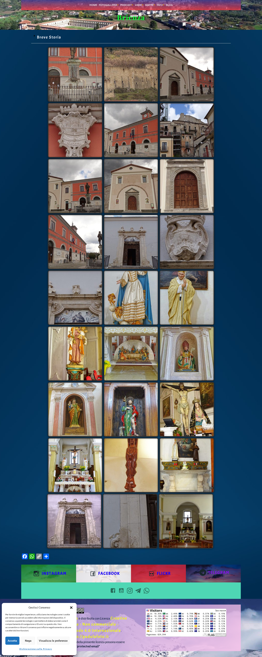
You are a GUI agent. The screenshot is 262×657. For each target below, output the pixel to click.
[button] (71, 607)
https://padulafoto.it (88, 636)
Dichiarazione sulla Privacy (35, 649)
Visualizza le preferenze (53, 640)
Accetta (12, 640)
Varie (138, 5)
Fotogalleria (108, 5)
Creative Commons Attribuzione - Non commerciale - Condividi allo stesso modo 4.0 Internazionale (79, 624)
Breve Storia (49, 37)
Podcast (126, 5)
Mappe (149, 5)
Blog (169, 5)
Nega (28, 640)
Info (160, 5)
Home (93, 5)
